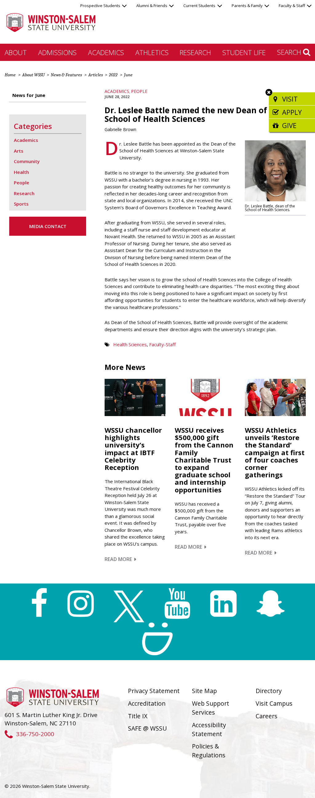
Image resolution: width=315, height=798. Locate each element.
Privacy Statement (154, 691)
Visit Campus (274, 703)
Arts (18, 151)
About (16, 52)
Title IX (137, 716)
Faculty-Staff (162, 344)
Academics (106, 52)
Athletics (152, 52)
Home (10, 75)
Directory (269, 691)
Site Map (204, 691)
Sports (21, 204)
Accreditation (146, 703)
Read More (120, 559)
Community (27, 161)
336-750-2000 (35, 734)
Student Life (244, 52)
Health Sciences (130, 344)
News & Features (66, 75)
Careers (266, 716)
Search (290, 52)
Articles (95, 75)
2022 (113, 75)
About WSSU (33, 75)
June (128, 75)
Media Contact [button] (47, 226)
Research (195, 52)
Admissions (57, 52)
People (139, 91)
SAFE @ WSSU (147, 728)
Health (21, 172)
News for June (28, 95)
